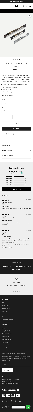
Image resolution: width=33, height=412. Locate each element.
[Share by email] (13, 134)
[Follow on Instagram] (11, 401)
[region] (16, 283)
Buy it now (16, 128)
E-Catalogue (5, 305)
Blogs (3, 302)
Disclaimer (4, 314)
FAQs (3, 317)
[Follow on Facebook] (2, 401)
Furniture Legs (5, 336)
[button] (9, 176)
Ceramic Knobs (5, 345)
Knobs (3, 328)
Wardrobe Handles (10, 11)
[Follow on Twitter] (7, 401)
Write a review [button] (16, 189)
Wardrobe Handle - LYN (21, 11)
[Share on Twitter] (8, 134)
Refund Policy (5, 311)
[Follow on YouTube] (20, 401)
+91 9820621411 (10, 381)
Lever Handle (5, 342)
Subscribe (7, 370)
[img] (5, 200)
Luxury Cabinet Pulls (7, 331)
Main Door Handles (7, 334)
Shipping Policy (6, 308)
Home (2, 11)
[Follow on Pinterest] (16, 401)
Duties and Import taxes (7, 319)
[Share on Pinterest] (11, 134)
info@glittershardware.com (12, 383)
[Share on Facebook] (6, 134)
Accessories (5, 348)
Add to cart (16, 123)
